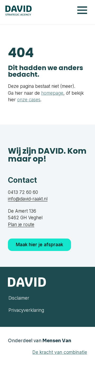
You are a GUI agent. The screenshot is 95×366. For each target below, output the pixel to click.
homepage (52, 93)
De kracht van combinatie (59, 352)
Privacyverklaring (26, 310)
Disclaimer (18, 298)
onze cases (28, 99)
